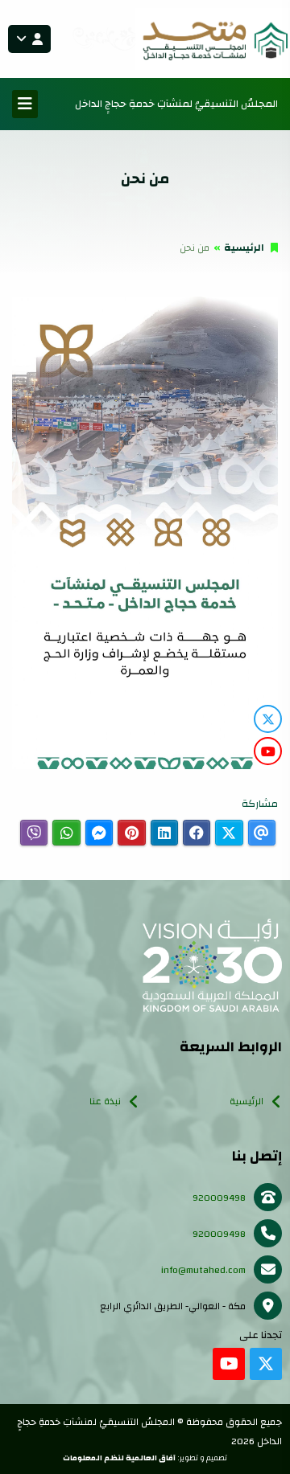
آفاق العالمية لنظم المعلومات (119, 1458)
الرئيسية (244, 247)
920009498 (219, 1197)
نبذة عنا (105, 1101)
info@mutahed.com (203, 1270)
